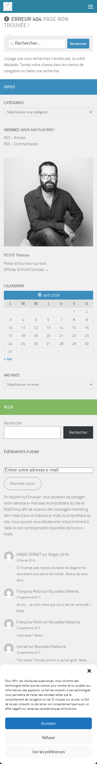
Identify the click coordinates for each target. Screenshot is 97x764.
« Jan (8, 359)
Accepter (48, 723)
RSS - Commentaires (21, 144)
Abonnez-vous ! (23, 483)
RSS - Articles (15, 137)
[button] (89, 670)
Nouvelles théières (64, 591)
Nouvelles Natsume (64, 622)
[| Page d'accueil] (9, 6)
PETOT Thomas (16, 255)
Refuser (48, 737)
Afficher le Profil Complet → (26, 269)
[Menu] (90, 6)
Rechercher (13, 423)
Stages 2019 (58, 554)
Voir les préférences (48, 752)
